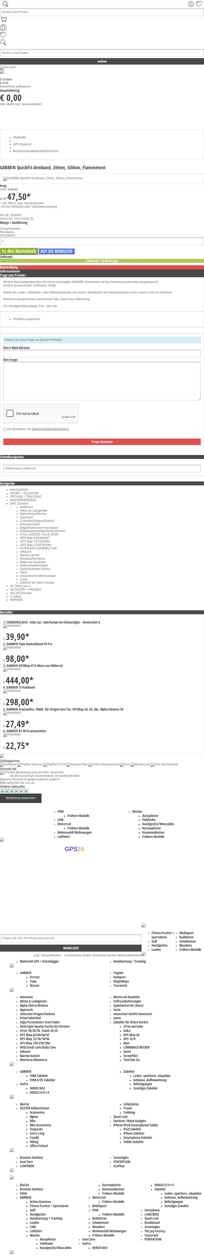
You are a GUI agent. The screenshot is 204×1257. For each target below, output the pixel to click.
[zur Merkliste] (3, 37)
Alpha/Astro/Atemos (33, 514)
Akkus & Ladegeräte (33, 510)
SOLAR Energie (21, 593)
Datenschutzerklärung (75, 890)
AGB (63, 883)
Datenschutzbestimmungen (50, 429)
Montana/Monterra (32, 558)
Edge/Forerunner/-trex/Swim (39, 528)
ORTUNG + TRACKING (26, 496)
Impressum (67, 879)
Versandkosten (70, 910)
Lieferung (66, 900)
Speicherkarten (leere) (35, 569)
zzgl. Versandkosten (28, 104)
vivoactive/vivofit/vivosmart (37, 576)
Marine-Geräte (30, 555)
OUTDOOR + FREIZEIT (25, 589)
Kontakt (65, 876)
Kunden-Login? (70, 896)
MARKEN (16, 600)
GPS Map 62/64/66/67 (35, 538)
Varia (23, 572)
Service (65, 903)
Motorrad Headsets (33, 562)
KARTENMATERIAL (23, 500)
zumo (23, 579)
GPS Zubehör (19, 503)
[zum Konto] (3, 30)
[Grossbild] (43, 178)
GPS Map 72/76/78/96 (35, 541)
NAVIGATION (19, 490)
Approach (26, 517)
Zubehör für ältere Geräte (37, 582)
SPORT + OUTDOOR (24, 493)
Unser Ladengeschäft (74, 907)
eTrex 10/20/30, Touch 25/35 (39, 534)
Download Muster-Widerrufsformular (117, 955)
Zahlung (65, 917)
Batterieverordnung (73, 886)
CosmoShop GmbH (78, 955)
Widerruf (66, 914)
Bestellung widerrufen (21, 798)
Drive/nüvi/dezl (30, 524)
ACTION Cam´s (20, 586)
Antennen (26, 507)
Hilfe (63, 893)
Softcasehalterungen (34, 565)
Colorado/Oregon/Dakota (37, 521)
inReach (25, 551)
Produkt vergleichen (26, 319)
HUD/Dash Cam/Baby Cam (38, 548)
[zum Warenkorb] (3, 22)
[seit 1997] (8, 67)
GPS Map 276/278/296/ (35, 545)
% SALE (15, 596)
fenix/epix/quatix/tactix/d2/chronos (42, 531)
